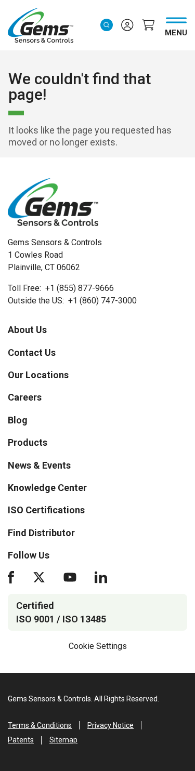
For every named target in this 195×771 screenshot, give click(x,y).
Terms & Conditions (40, 725)
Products (27, 442)
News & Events (39, 465)
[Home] (53, 202)
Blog (18, 420)
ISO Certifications (46, 509)
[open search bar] (106, 25)
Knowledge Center (47, 487)
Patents (21, 740)
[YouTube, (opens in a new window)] (70, 577)
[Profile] (127, 25)
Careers (25, 397)
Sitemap (63, 740)
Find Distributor (41, 532)
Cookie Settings (98, 646)
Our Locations (38, 374)
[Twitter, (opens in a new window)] (39, 577)
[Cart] (148, 25)
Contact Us (32, 352)
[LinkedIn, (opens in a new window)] (101, 577)
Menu (176, 30)
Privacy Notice (110, 725)
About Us (27, 329)
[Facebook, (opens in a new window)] (11, 577)
